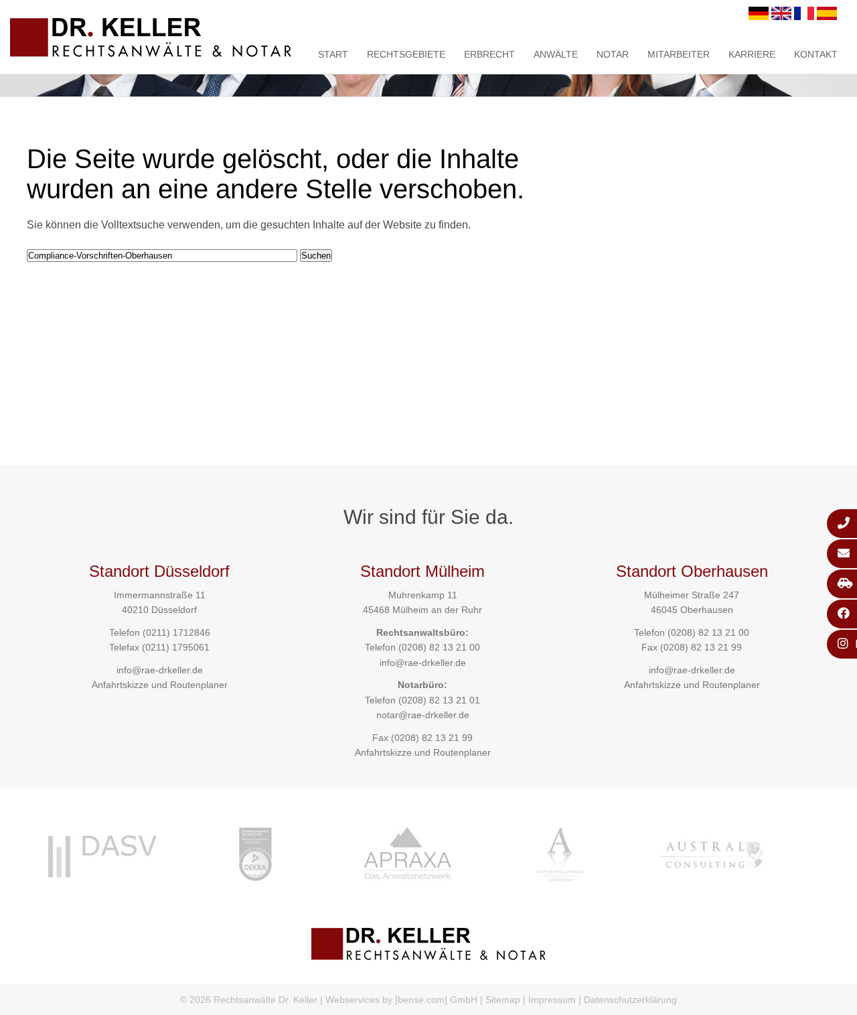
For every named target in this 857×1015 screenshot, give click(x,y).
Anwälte (556, 54)
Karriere (751, 54)
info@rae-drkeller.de (159, 670)
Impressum (552, 999)
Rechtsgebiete (406, 54)
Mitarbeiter (678, 54)
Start (333, 54)
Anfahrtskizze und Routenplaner (160, 684)
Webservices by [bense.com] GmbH (401, 999)
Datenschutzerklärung (630, 999)
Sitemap (502, 999)
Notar (613, 54)
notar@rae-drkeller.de (422, 714)
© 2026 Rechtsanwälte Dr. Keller (248, 999)
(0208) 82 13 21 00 (439, 647)
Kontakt (816, 54)
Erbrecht (489, 54)
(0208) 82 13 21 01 (439, 700)
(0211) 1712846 (176, 632)
